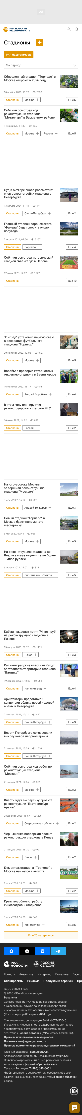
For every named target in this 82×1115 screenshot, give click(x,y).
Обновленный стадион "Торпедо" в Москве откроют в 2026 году (30, 78)
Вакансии (10, 997)
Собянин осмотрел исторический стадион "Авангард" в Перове (28, 259)
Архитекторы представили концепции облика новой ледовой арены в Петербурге (29, 702)
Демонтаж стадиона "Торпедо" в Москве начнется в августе (28, 869)
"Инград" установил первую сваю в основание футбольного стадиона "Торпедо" (29, 340)
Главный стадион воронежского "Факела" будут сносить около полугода (28, 227)
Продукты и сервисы (58, 981)
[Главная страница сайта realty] (24, 29)
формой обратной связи (41, 1064)
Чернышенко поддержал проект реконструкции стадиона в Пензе (28, 835)
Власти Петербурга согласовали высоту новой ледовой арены (28, 734)
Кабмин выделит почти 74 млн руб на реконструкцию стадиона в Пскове (30, 635)
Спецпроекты (13, 981)
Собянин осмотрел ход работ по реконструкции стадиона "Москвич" (28, 770)
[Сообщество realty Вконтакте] (42, 951)
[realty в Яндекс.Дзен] (27, 951)
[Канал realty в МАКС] (11, 951)
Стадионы (17, 42)
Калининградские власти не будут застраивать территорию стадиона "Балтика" (30, 669)
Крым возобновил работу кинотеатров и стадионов (23, 903)
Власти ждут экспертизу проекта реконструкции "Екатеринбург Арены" (28, 803)
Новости (9, 974)
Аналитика (26, 974)
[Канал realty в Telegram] (58, 951)
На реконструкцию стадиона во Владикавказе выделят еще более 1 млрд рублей (30, 555)
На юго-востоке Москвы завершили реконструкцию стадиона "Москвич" (24, 488)
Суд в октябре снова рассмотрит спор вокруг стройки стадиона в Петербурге (28, 193)
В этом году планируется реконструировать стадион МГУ (27, 406)
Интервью (44, 974)
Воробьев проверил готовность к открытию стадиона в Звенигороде (30, 372)
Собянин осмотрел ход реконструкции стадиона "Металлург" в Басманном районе (29, 114)
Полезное (61, 974)
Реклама (33, 981)
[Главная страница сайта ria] (4, 29)
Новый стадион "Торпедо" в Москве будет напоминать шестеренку (24, 521)
